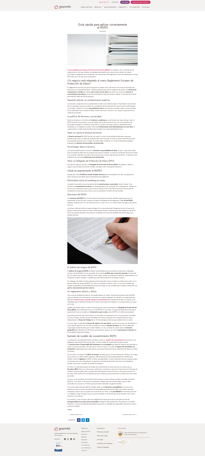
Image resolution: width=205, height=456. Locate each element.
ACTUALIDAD (146, 7)
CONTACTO (115, 2)
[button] (79, 420)
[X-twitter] (68, 439)
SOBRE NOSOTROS (86, 7)
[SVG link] (124, 442)
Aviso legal (100, 439)
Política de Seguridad (103, 447)
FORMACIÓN (84, 439)
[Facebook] (65, 439)
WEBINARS (83, 437)
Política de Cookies (102, 436)
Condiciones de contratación (105, 443)
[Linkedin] (71, 439)
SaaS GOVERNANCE (110, 7)
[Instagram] (74, 439)
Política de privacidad (103, 432)
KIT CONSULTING (135, 7)
